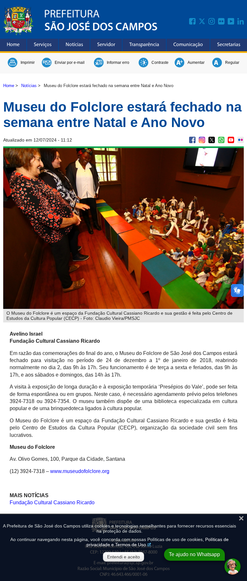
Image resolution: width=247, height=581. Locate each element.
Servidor (106, 44)
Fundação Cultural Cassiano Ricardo (52, 502)
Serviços (42, 44)
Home (13, 44)
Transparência (144, 44)
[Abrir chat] (232, 566)
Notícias (74, 44)
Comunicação (188, 44)
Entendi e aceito (123, 556)
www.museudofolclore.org (79, 471)
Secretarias (228, 44)
